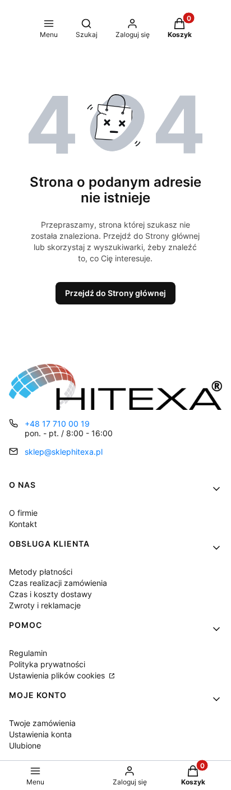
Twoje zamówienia (42, 723)
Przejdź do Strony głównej (115, 293)
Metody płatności (40, 571)
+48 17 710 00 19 (57, 423)
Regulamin (28, 653)
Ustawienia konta (40, 734)
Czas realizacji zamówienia (58, 583)
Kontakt (23, 524)
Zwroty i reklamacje (45, 605)
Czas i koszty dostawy (50, 594)
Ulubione (25, 745)
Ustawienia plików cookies (58, 675)
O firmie (23, 513)
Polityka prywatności (47, 664)
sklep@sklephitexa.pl (64, 451)
